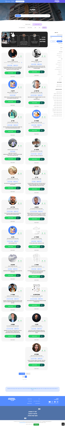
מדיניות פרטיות (37, 403)
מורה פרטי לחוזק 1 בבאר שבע (57, 97)
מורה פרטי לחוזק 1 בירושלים (58, 105)
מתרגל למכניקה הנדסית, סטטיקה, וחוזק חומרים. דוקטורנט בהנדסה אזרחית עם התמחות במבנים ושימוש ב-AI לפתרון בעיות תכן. (12, 301)
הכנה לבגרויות (58, 67)
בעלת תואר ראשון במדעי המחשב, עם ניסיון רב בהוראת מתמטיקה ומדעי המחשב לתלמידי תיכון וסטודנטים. (36, 361)
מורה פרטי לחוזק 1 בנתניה (58, 107)
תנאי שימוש (30, 401)
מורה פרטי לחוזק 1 (33, 388)
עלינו (39, 398)
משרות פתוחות (29, 403)
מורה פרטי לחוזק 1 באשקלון (58, 95)
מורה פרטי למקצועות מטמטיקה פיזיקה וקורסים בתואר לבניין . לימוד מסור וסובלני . (36, 98)
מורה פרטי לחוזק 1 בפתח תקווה (57, 109)
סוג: (61, 39)
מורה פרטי (59, 41)
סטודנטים (59, 74)
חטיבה (59, 65)
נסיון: (61, 58)
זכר (59, 78)
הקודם (27, 373)
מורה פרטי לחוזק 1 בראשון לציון (57, 110)
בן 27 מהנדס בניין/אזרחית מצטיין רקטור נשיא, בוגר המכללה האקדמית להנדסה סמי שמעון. (12, 214)
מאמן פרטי (53, 41)
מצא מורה (8, 1)
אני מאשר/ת (36, 424)
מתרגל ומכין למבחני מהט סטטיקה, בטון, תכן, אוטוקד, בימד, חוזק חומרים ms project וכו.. (12, 98)
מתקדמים (58, 62)
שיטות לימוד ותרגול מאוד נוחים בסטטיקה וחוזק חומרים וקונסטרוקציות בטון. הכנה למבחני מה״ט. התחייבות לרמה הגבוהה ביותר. (36, 271)
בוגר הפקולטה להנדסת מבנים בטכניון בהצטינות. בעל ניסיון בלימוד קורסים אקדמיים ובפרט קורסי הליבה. (12, 127)
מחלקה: (61, 47)
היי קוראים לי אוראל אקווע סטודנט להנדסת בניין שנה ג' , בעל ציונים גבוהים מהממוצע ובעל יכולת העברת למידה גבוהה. (12, 154)
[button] (63, 424)
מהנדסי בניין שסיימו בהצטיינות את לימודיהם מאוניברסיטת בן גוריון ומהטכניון (36, 301)
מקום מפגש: (60, 51)
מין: (61, 76)
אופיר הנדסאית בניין (36, 126)
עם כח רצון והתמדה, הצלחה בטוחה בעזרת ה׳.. (36, 243)
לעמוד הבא (22, 373)
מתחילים (59, 60)
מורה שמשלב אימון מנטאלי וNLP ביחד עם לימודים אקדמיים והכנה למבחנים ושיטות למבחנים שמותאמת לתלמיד (36, 331)
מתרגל (59, 71)
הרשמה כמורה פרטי (37, 401)
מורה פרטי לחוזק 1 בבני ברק (57, 98)
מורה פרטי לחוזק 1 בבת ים (58, 100)
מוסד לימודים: (60, 43)
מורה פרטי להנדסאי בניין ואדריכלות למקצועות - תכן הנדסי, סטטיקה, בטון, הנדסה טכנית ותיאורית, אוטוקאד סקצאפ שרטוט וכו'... (36, 67)
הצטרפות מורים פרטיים (19, 1)
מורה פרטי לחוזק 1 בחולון (58, 102)
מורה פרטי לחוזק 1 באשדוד (58, 93)
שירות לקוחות (30, 398)
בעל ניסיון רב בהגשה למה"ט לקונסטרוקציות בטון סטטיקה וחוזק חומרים (12, 271)
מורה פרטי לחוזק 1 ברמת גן (58, 114)
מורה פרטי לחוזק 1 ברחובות (58, 112)
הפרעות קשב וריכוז (57, 69)
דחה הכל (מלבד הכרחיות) (29, 424)
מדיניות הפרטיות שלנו (22, 422)
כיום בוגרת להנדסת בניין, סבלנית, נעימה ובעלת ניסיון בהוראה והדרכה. (12, 184)
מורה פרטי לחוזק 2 (59, 86)
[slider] (61, 36)
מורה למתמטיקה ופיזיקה (13, 243)
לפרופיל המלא (36, 75)
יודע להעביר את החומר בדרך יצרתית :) (36, 155)
